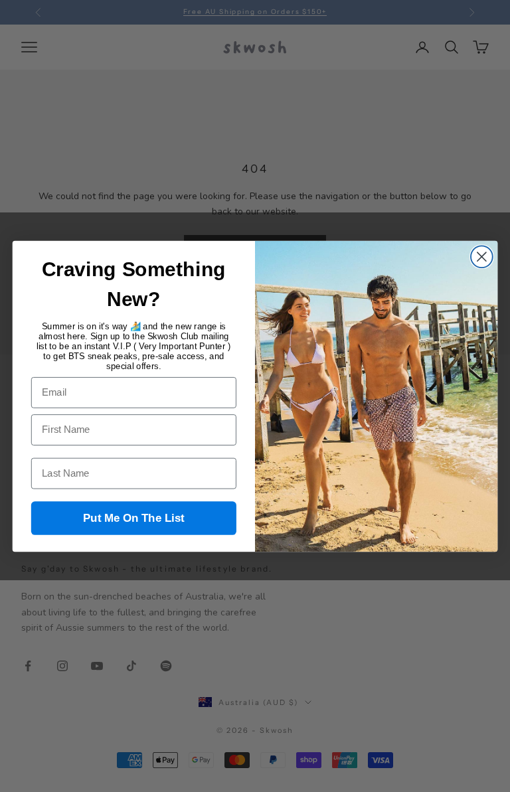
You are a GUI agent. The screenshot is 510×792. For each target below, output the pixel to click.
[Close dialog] (482, 257)
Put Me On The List (134, 518)
